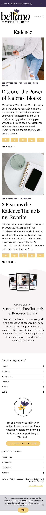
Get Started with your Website (16, 83)
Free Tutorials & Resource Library (17, 3)
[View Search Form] (41, 3)
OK (23, 510)
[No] (43, 505)
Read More (9, 146)
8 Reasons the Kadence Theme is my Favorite (21, 211)
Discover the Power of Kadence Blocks (22, 94)
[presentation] (23, 58)
